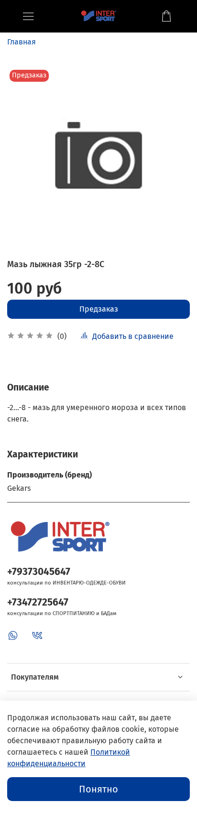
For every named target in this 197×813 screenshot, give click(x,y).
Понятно (98, 789)
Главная (21, 41)
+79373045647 (38, 572)
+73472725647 (37, 602)
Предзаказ (98, 309)
